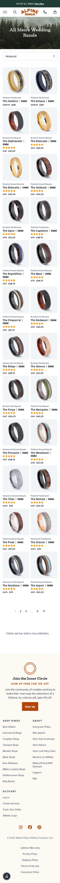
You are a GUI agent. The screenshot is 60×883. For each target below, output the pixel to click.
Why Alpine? (39, 732)
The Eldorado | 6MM (15, 187)
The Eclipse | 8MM (42, 101)
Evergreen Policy (42, 726)
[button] (55, 12)
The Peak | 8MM (13, 542)
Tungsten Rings (11, 738)
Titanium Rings (10, 744)
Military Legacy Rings (14, 769)
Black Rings (9, 756)
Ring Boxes (9, 781)
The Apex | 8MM (13, 230)
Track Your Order (12, 809)
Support (37, 772)
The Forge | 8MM (13, 409)
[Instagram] (21, 827)
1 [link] (15, 611)
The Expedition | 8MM (13, 275)
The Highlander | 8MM (14, 142)
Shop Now (39, 3)
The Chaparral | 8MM (13, 321)
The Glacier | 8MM (42, 542)
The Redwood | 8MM (43, 320)
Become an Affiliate (43, 756)
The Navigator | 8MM (44, 409)
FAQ (35, 778)
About (37, 720)
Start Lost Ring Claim (44, 750)
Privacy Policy (30, 853)
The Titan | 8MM (13, 499)
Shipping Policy (30, 859)
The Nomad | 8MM (42, 499)
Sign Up (30, 706)
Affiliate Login (10, 815)
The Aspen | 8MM (42, 585)
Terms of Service (30, 865)
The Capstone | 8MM (44, 230)
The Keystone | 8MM (15, 585)
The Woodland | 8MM (41, 454)
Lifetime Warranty (30, 847)
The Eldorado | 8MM (43, 141)
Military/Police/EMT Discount (43, 764)
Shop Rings (11, 720)
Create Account (11, 803)
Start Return (39, 744)
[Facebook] (30, 827)
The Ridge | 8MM (13, 366)
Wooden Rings (10, 750)
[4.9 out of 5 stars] (44, 145)
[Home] (30, 12)
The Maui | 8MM (41, 273)
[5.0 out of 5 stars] (16, 148)
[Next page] (43, 611)
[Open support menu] (45, 12)
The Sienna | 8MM (42, 366)
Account (9, 791)
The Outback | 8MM (43, 187)
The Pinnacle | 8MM (15, 452)
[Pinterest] (39, 827)
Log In (6, 797)
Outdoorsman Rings (13, 775)
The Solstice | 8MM (15, 101)
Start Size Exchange (43, 738)
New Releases (10, 762)
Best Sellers (9, 726)
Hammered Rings (12, 732)
